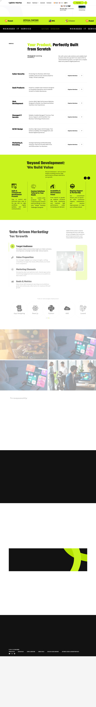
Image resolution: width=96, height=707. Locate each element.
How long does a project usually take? (55, 478)
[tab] (31, 297)
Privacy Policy (12, 702)
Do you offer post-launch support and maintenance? (59, 497)
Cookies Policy (41, 702)
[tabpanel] (72, 312)
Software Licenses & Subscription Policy (70, 702)
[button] (88, 228)
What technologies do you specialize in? (55, 482)
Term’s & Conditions (31, 702)
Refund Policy (21, 702)
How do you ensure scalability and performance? (57, 492)
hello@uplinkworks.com (48, 696)
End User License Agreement (53, 702)
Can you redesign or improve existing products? (57, 487)
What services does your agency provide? (56, 451)
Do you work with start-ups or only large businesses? (59, 473)
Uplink (15, 700)
